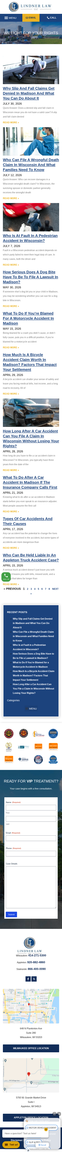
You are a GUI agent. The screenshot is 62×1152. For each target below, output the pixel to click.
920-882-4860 (36, 962)
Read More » (11, 122)
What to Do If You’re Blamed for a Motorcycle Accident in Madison (28, 318)
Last (7, 824)
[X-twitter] (34, 979)
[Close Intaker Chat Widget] (59, 1114)
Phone (13, 848)
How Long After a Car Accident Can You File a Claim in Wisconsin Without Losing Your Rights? (33, 688)
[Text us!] (11, 1145)
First (8, 813)
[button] (10, 18)
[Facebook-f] (28, 979)
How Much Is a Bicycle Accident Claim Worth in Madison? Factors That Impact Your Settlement (33, 675)
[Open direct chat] (54, 1114)
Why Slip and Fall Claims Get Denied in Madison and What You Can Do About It (32, 623)
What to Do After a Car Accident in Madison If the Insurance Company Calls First (30, 482)
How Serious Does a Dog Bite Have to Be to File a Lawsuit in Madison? (30, 277)
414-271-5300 (37, 955)
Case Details (11, 864)
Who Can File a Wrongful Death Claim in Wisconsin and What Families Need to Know (33, 636)
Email (13, 833)
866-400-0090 (37, 969)
